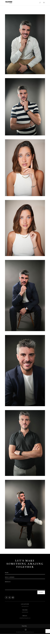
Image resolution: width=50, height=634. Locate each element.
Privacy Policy (24, 626)
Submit (41, 592)
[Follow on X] (9, 597)
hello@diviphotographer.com (25, 618)
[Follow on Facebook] (6, 597)
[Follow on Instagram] (13, 597)
